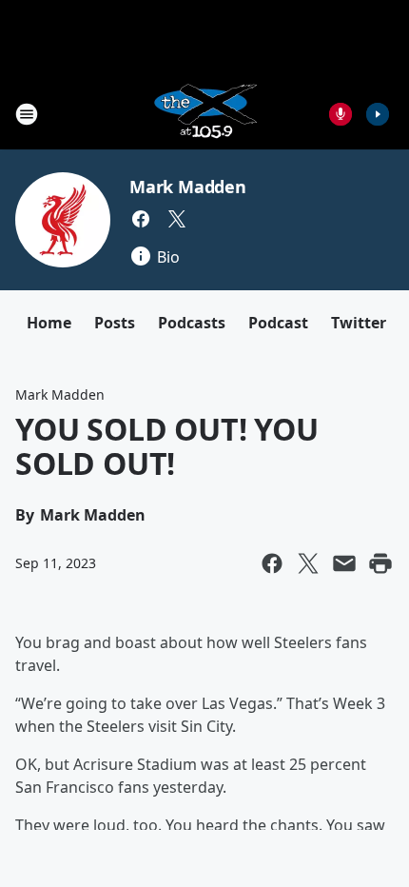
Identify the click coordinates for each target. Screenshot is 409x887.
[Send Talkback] (340, 114)
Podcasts (191, 322)
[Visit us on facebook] (140, 218)
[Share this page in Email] (344, 563)
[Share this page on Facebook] (272, 563)
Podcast (278, 322)
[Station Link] (204, 114)
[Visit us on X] (177, 218)
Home (49, 322)
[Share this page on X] (308, 563)
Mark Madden (187, 186)
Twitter (358, 322)
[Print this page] (380, 563)
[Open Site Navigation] (26, 114)
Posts (114, 322)
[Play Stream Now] (377, 114)
